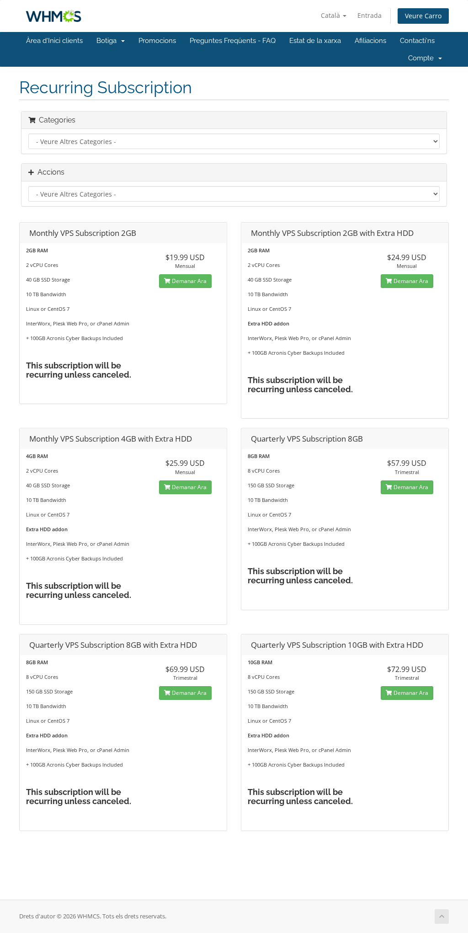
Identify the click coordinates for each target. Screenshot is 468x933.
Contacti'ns (417, 41)
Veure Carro (423, 15)
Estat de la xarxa (315, 41)
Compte (422, 58)
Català (331, 15)
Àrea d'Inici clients (54, 41)
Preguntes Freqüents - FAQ (233, 41)
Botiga (108, 41)
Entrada (369, 15)
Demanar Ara (188, 281)
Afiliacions (370, 41)
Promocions (157, 41)
